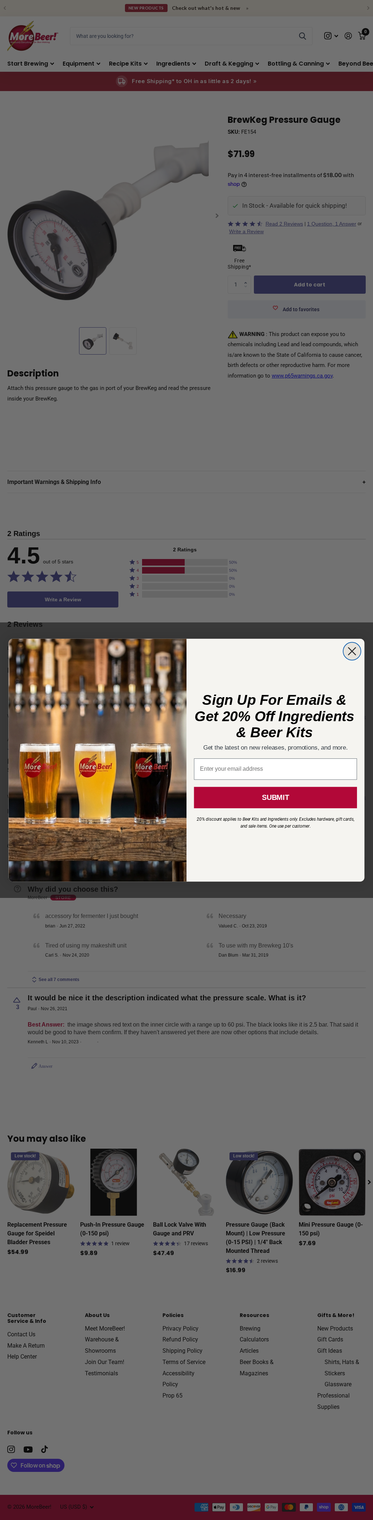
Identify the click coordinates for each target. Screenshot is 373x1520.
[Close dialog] (352, 651)
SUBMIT (275, 797)
